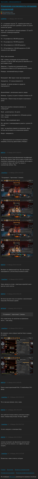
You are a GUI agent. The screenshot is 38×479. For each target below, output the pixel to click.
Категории (10, 469)
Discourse (12, 476)
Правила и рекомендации (22, 469)
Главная (3, 469)
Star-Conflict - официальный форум (11, 1)
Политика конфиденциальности (25, 473)
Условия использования (7, 473)
